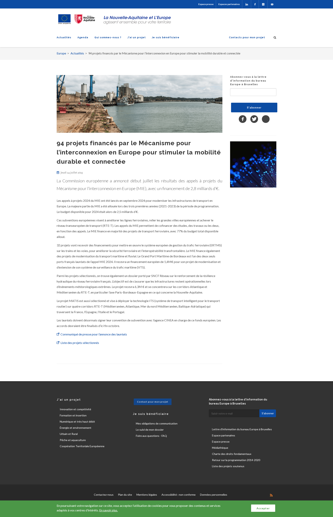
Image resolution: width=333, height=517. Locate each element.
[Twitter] (254, 119)
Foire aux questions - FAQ (151, 435)
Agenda (82, 37)
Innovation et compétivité (75, 409)
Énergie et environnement (75, 427)
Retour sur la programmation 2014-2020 (236, 460)
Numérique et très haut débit (77, 421)
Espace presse (206, 4)
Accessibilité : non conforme (178, 494)
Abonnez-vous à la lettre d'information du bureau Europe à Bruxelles (248, 80)
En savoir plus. (108, 510)
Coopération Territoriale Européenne (82, 446)
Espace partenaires (223, 435)
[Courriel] (266, 119)
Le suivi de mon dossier (150, 429)
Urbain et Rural (69, 433)
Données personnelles (213, 494)
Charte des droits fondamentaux (231, 453)
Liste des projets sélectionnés (80, 342)
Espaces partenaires (229, 4)
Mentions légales (146, 494)
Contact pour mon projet (152, 401)
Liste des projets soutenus (228, 466)
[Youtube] (272, 4)
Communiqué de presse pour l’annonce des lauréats (94, 334)
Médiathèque (220, 447)
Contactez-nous (104, 494)
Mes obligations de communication (156, 423)
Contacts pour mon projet (247, 37)
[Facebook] (255, 4)
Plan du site (125, 494)
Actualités (64, 37)
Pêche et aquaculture (73, 440)
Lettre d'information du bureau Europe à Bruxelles (242, 429)
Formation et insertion (73, 415)
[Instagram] (263, 4)
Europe (61, 53)
